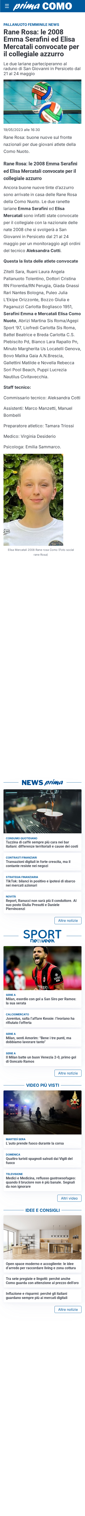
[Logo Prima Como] (42, 6)
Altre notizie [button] (68, 920)
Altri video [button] (69, 1198)
